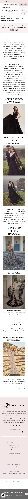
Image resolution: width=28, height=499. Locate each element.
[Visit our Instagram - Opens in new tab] (10, 425)
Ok (26, 493)
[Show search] (23, 7)
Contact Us (8, 481)
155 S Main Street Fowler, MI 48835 (14, 446)
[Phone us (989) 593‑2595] (20, 7)
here (8, 497)
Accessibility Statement (18, 483)
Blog (8, 17)
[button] (2, 10)
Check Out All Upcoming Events (14, 2)
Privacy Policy (7, 483)
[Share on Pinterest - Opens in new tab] (24, 388)
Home (3, 17)
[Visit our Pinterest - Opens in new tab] (13, 425)
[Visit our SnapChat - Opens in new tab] (16, 425)
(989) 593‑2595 (14, 449)
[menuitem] (6, 7)
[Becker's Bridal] (11, 10)
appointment (21, 381)
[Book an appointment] (23, 12)
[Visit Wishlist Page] (25, 7)
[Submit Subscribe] (22, 432)
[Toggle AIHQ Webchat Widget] (3, 495)
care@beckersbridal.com (14, 453)
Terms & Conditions (17, 481)
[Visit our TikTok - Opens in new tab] (19, 425)
